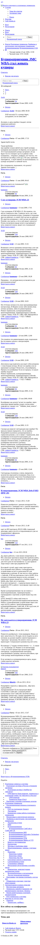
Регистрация (9, 34)
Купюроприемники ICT (17, 836)
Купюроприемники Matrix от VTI (21, 840)
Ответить (4, 72)
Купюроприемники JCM (18, 838)
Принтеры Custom (15, 854)
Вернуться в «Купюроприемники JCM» (15, 776)
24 (16, 101)
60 (16, 194)
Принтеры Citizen (15, 856)
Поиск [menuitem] (11, 17)
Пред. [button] (7, 90)
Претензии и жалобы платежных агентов (21, 801)
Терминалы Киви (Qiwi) (18, 799)
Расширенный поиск (14, 39)
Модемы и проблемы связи (17, 846)
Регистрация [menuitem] (9, 27)
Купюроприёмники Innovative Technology (24, 834)
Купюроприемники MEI (18, 832)
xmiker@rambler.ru (11, 257)
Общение (9, 900)
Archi (3, 97)
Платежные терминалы (13, 803)
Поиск (7, 30)
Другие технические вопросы (18, 875)
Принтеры (11, 852)
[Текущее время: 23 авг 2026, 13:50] (6, 50)
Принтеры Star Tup (16, 858)
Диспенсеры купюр (15, 823)
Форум (18, 928)
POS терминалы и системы (16, 896)
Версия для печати (12, 76)
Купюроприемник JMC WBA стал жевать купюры (19, 63)
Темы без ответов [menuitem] (15, 11)
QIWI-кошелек (14, 797)
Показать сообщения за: (11, 748)
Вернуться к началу (8, 126)
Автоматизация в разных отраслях (17, 885)
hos (2, 539)
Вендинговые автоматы (15, 887)
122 (16, 543)
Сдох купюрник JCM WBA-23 (15, 200)
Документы (12, 811)
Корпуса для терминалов (17, 842)
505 (16, 673)
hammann (4, 190)
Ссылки (8, 7)
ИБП (9, 825)
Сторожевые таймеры (16, 863)
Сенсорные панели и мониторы (19, 860)
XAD (3, 230)
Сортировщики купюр (16, 862)
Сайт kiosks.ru (10, 21)
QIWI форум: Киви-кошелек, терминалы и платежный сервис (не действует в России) (22, 794)
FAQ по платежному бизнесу (18, 809)
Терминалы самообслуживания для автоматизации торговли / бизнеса (18, 890)
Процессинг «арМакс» (16, 902)
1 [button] (5, 92)
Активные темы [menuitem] (15, 13)
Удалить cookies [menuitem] (11, 932)
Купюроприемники (15, 827)
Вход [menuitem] (7, 25)
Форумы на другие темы (14, 898)
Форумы (8, 19)
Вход (7, 32)
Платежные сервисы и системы (16, 784)
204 (16, 234)
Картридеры (12, 844)
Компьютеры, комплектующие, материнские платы (17, 870)
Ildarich (3, 669)
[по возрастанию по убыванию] (9, 752)
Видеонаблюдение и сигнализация (20, 873)
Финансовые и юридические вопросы (20, 817)
